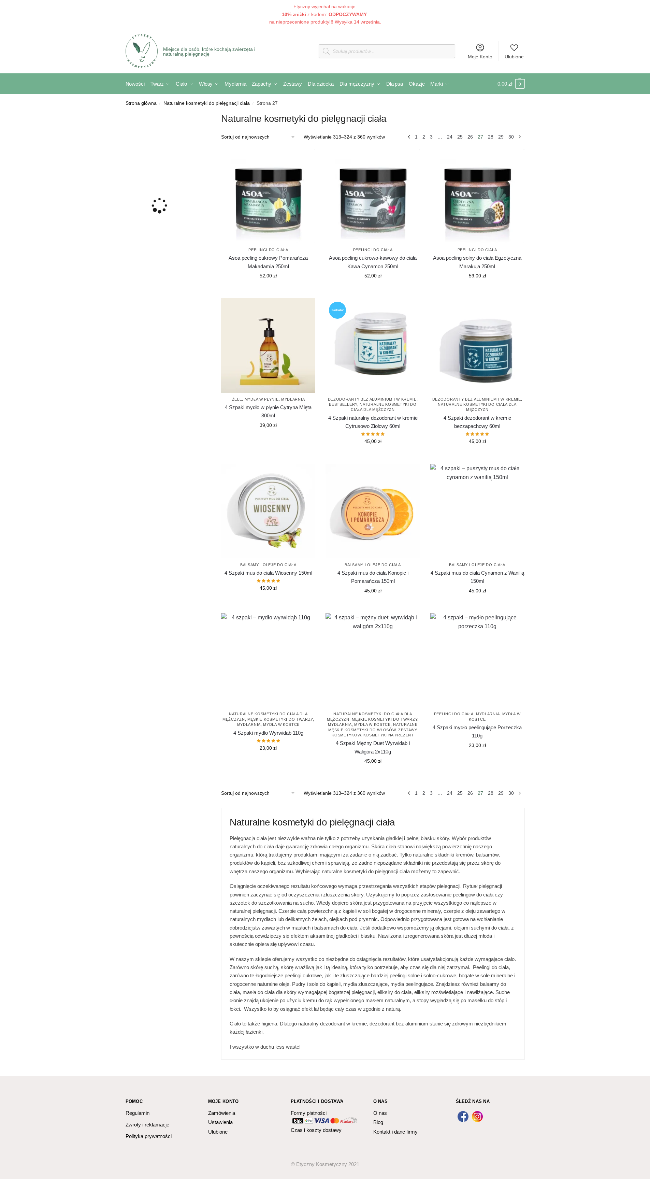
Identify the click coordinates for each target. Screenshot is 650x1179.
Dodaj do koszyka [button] (268, 290)
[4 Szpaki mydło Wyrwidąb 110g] (268, 660)
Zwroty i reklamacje (147, 1124)
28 (490, 137)
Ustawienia (220, 1122)
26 (470, 137)
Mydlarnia (293, 399)
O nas (380, 1113)
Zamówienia (221, 1113)
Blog (378, 1122)
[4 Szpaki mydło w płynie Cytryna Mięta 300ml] (268, 345)
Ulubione (514, 56)
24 (449, 137)
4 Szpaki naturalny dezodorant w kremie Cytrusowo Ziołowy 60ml (373, 422)
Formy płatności (309, 1113)
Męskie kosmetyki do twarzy (280, 719)
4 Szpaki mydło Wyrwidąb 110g (268, 733)
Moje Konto (480, 56)
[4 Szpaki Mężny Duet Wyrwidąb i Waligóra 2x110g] (373, 660)
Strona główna (141, 103)
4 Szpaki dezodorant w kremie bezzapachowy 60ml (477, 422)
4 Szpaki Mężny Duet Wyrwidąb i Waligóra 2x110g (373, 747)
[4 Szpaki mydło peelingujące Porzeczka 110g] (477, 660)
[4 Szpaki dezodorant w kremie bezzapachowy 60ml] (477, 345)
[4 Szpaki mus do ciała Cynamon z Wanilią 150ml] (477, 511)
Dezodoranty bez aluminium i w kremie (372, 399)
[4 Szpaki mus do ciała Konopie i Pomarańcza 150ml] (373, 511)
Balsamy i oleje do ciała (268, 565)
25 (460, 137)
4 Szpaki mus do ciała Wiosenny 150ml (268, 573)
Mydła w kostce (281, 724)
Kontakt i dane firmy (395, 1132)
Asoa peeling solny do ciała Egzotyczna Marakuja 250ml (477, 262)
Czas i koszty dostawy (316, 1130)
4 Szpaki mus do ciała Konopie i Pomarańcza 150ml (372, 577)
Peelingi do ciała (268, 250)
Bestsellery (343, 404)
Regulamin (137, 1113)
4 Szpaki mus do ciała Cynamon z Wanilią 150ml (477, 577)
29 (501, 137)
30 (511, 137)
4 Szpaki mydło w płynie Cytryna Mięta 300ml (268, 411)
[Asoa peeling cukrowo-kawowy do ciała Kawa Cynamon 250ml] (373, 196)
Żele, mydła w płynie (255, 399)
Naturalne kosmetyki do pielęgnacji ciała (206, 103)
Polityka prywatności (149, 1136)
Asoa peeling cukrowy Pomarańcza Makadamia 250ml (268, 262)
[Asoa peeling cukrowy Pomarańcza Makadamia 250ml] (268, 196)
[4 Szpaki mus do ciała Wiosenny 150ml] (268, 511)
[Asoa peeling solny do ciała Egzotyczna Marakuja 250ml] (477, 196)
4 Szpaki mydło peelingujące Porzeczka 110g (477, 731)
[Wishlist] (305, 159)
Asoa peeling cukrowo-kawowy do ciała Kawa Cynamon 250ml (373, 262)
